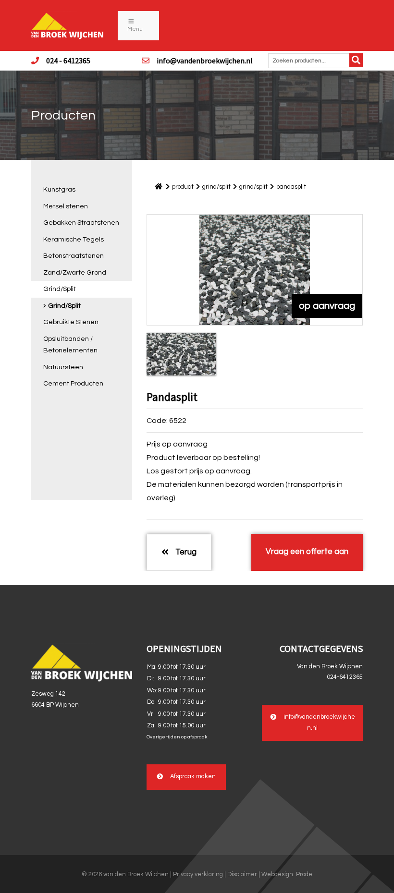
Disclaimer (242, 874)
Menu (135, 29)
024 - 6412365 (68, 60)
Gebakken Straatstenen (81, 222)
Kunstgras (59, 189)
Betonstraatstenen (73, 256)
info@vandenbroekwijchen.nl (205, 60)
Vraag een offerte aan (307, 551)
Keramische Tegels (73, 239)
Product (183, 186)
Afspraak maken (193, 776)
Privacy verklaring (198, 874)
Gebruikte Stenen (70, 322)
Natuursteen (63, 367)
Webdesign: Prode (286, 874)
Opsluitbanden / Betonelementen (70, 345)
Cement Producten (73, 383)
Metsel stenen (65, 206)
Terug (185, 552)
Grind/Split (59, 289)
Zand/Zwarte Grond (74, 272)
